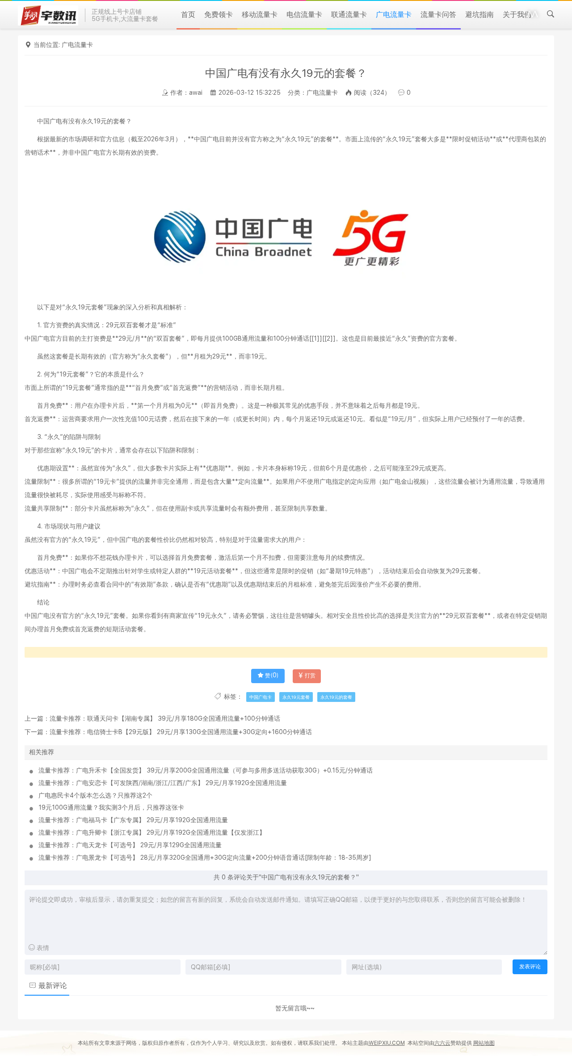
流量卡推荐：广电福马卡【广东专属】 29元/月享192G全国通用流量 (133, 820)
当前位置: (48, 44)
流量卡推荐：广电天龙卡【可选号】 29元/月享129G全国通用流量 (130, 845)
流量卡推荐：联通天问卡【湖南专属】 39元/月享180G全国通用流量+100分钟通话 (165, 718)
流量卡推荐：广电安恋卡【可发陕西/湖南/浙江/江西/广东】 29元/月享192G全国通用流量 (162, 782)
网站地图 (484, 1043)
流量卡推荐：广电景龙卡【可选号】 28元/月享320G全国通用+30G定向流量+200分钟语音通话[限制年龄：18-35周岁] (204, 857)
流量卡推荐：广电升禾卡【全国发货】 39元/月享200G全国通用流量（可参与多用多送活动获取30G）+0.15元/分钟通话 (205, 770)
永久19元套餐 (296, 697)
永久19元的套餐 (336, 697)
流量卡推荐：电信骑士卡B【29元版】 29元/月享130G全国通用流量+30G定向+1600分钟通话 (181, 731)
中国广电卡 (260, 697)
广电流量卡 (77, 44)
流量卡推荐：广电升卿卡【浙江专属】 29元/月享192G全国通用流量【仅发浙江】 (151, 832)
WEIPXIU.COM (387, 1043)
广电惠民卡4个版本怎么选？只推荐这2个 (95, 795)
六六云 (442, 1043)
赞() (271, 675)
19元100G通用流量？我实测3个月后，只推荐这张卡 (111, 807)
